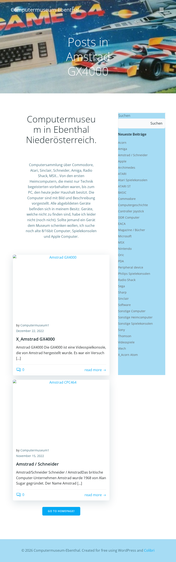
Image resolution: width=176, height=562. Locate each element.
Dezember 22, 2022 (30, 331)
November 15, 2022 (30, 456)
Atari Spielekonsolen (132, 180)
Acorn (122, 142)
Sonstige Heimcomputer (135, 317)
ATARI (122, 174)
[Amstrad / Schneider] (61, 411)
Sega (121, 286)
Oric (121, 255)
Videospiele (126, 342)
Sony (121, 330)
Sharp (122, 292)
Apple (122, 161)
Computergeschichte (133, 205)
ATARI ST (124, 186)
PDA (121, 261)
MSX (121, 242)
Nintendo (125, 249)
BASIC (122, 192)
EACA (122, 224)
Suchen (124, 115)
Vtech (122, 348)
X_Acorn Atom (128, 355)
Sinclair (123, 298)
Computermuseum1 (34, 325)
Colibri (149, 550)
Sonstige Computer (132, 311)
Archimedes (126, 167)
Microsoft (125, 236)
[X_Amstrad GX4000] (61, 286)
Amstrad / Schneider (133, 155)
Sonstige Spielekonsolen (135, 323)
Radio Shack (126, 280)
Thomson (124, 336)
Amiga (122, 149)
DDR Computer (129, 217)
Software (124, 305)
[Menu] (161, 9)
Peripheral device (130, 267)
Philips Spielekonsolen (134, 274)
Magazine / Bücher (131, 230)
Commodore (127, 199)
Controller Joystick (131, 211)
